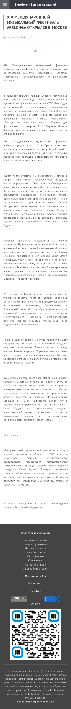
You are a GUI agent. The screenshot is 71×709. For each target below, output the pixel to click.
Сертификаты (35, 556)
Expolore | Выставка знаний (35, 4)
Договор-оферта (35, 548)
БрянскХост (35, 583)
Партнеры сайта (35, 576)
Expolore (35, 591)
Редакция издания (35, 540)
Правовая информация (35, 533)
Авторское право (35, 564)
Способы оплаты (35, 552)
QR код (35, 604)
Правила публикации (35, 544)
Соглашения (35, 560)
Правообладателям (35, 568)
